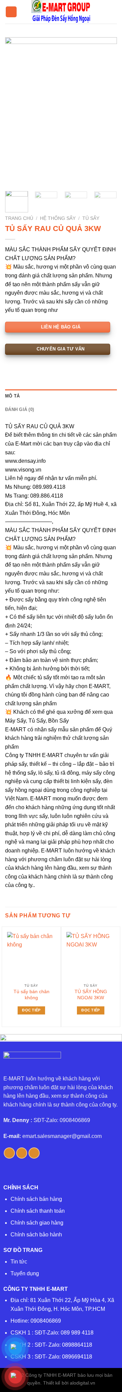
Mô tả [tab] (12, 395)
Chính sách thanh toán (38, 1211)
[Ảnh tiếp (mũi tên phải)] (105, 696)
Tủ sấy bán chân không (31, 994)
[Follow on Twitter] (21, 1153)
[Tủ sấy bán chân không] (31, 956)
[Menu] (11, 12)
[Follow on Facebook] (9, 1153)
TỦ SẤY (90, 218)
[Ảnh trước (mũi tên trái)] (12, 696)
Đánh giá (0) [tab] (19, 409)
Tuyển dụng (25, 1273)
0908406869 (45, 1321)
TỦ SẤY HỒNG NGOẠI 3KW (91, 994)
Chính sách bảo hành (36, 1234)
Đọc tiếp (31, 1010)
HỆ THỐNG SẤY (58, 218)
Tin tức (19, 1261)
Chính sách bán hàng (36, 1199)
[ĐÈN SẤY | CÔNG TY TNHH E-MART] (61, 12)
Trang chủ (19, 218)
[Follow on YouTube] (34, 1153)
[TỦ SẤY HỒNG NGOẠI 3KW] (90, 956)
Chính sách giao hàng (37, 1223)
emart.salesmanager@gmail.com (62, 1136)
